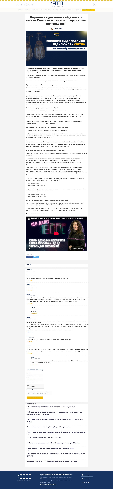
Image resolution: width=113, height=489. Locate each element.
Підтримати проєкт (89, 10)
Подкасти (48, 10)
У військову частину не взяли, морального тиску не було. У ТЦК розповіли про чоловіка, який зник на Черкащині (54, 413)
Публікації (35, 10)
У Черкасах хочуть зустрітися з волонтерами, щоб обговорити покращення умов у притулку (56, 455)
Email (28, 377)
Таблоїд (55, 10)
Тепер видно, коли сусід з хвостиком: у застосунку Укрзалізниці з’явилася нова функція (55, 420)
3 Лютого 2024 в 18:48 (31, 295)
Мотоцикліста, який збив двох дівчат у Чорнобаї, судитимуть (48, 427)
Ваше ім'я (29, 372)
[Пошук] (95, 4)
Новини (27, 10)
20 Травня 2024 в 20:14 (31, 318)
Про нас (62, 10)
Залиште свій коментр (32, 389)
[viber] (32, 4)
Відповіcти (30, 280)
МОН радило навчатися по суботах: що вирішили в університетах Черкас (52, 461)
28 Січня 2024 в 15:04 (31, 285)
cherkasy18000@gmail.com (50, 484)
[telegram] (29, 4)
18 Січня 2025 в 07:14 (31, 347)
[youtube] (25, 4)
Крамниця (78, 10)
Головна (20, 10)
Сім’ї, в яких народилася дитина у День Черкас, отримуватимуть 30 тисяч (53, 443)
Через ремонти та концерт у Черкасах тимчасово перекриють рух (50, 448)
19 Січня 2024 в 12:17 (30, 276)
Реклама (70, 10)
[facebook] (18, 4)
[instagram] (21, 4)
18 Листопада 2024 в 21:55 (32, 337)
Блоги (41, 10)
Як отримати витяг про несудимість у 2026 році (44, 438)
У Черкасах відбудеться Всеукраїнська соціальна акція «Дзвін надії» (51, 407)
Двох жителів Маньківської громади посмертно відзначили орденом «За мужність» (56, 432)
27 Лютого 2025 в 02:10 (35, 358)
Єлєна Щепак (58, 28)
